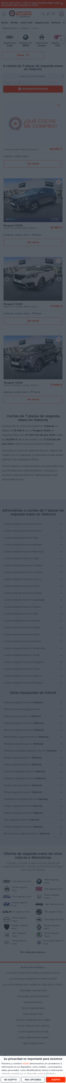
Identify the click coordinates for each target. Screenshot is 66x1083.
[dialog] (33, 1069)
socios (26, 1063)
